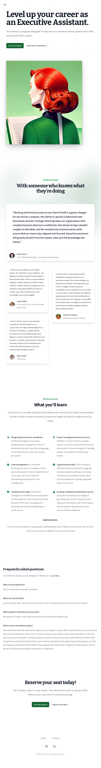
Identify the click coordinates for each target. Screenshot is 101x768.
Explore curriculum (60, 704)
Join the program (15, 45)
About (43, 738)
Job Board (56, 738)
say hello (55, 575)
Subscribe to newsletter (37, 45)
